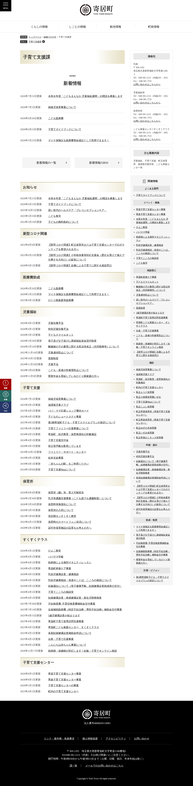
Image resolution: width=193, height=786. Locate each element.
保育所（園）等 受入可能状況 (66, 492)
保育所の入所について (61, 510)
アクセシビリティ (116, 738)
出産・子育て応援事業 (61, 639)
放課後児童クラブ (58, 404)
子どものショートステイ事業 (64, 416)
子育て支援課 (35, 42)
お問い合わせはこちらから (147, 84)
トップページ (35, 37)
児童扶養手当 (55, 323)
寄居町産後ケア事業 (59, 568)
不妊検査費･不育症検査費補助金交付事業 (71, 603)
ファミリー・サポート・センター (67, 452)
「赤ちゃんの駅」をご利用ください (68, 463)
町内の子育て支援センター (63, 691)
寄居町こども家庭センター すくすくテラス (73, 627)
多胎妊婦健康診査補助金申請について (69, 633)
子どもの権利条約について (63, 222)
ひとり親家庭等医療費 (61, 300)
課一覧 (73, 765)
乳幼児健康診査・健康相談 (63, 574)
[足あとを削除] (43, 41)
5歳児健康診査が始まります (64, 615)
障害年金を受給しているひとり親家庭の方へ (73, 376)
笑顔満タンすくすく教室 (62, 516)
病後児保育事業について (62, 107)
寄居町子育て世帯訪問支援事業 (66, 621)
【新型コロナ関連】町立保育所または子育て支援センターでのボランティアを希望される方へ (153, 489)
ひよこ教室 (54, 550)
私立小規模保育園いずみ (148, 397)
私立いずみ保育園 (145, 433)
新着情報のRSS (98, 162)
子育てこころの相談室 (61, 592)
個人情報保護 (90, 738)
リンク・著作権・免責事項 (59, 738)
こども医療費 (55, 118)
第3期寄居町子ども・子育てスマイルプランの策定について (82, 422)
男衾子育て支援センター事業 (64, 679)
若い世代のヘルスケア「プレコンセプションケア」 (77, 210)
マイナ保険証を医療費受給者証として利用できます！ (78, 140)
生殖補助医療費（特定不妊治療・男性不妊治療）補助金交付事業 (85, 609)
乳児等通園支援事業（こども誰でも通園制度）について (80, 498)
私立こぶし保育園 (145, 406)
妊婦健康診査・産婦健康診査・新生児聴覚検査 (75, 597)
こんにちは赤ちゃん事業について (67, 644)
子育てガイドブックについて (64, 129)
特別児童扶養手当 (58, 329)
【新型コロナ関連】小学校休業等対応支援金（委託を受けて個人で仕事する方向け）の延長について (153, 501)
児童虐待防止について (61, 352)
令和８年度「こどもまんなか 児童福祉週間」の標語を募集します (85, 96)
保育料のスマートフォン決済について (69, 522)
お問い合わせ (141, 738)
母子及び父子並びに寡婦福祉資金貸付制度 (72, 340)
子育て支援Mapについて (62, 469)
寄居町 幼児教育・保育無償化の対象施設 (72, 434)
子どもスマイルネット (61, 334)
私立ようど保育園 (145, 392)
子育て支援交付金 (58, 440)
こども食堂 (54, 216)
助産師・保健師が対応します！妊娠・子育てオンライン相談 (82, 650)
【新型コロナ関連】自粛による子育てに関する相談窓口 (80, 265)
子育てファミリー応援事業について (68, 428)
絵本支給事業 (55, 457)
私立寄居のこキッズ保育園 (149, 437)
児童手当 (53, 364)
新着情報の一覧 (46, 162)
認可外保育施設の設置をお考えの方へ (69, 527)
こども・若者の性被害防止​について (68, 370)
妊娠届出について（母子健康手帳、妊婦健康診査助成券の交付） (85, 586)
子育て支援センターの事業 (63, 685)
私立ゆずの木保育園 (146, 428)
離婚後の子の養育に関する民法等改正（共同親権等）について (83, 346)
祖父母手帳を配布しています (64, 446)
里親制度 (53, 358)
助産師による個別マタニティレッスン (69, 562)
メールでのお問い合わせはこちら (104, 765)
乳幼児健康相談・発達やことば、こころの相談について (80, 580)
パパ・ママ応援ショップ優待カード (68, 410)
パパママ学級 (55, 556)
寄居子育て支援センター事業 (64, 673)
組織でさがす (50, 37)
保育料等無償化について (62, 504)
